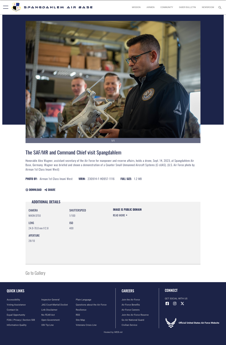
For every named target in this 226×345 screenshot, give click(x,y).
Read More (119, 215)
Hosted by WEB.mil (113, 332)
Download (35, 190)
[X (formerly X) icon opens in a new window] (182, 303)
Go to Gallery (35, 272)
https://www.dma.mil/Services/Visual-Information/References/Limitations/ (149, 239)
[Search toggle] (220, 7)
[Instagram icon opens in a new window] (174, 303)
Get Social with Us (176, 298)
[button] (5, 7)
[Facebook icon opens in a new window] (167, 303)
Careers (128, 290)
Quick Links (15, 290)
